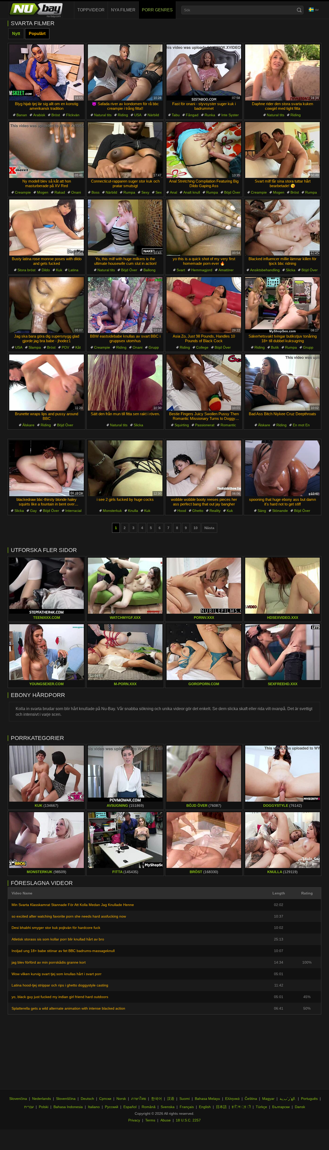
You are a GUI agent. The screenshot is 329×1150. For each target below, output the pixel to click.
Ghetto (197, 511)
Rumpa (129, 192)
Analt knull (191, 192)
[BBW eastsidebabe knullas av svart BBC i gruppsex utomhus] (125, 305)
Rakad (59, 192)
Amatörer (226, 270)
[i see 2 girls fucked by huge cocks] (125, 468)
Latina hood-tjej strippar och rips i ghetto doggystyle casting (60, 985)
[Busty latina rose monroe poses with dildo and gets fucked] (46, 228)
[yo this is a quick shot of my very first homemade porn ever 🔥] (204, 228)
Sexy (145, 192)
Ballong (149, 270)
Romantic (228, 425)
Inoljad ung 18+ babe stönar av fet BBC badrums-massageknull (63, 951)
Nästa (209, 528)
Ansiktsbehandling (265, 270)
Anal (173, 192)
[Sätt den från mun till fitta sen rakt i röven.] (125, 383)
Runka (210, 115)
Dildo (46, 270)
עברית (29, 1107)
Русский (111, 1107)
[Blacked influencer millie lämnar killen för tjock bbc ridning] (282, 228)
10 (196, 528)
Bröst (55, 115)
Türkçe (261, 1107)
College (202, 347)
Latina (73, 270)
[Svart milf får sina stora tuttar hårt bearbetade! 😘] (282, 150)
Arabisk (39, 115)
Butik (275, 347)
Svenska (168, 1107)
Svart (181, 270)
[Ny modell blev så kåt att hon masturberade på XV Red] (46, 150)
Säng (262, 511)
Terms (150, 1120)
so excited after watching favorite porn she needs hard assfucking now (69, 916)
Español (129, 1107)
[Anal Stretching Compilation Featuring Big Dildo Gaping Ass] (204, 150)
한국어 (156, 1099)
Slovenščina (66, 1099)
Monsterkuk (112, 511)
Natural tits (103, 115)
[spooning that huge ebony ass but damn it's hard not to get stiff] (282, 468)
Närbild (153, 115)
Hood (181, 511)
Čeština (251, 1099)
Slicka (290, 270)
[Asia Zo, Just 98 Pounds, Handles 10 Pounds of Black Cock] (204, 305)
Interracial (73, 511)
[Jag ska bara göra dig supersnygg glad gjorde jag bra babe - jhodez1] (46, 305)
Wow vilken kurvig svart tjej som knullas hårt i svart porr (57, 974)
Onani (76, 192)
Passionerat (204, 425)
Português (309, 1099)
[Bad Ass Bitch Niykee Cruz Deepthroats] (282, 383)
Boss (95, 192)
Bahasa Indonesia (68, 1107)
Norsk (121, 1099)
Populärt (37, 33)
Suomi (184, 1099)
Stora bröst (26, 270)
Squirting (182, 425)
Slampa (35, 347)
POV (65, 347)
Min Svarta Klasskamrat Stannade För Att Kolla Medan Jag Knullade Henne (73, 905)
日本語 (221, 1107)
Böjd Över (232, 192)
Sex (159, 192)
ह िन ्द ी (241, 1107)
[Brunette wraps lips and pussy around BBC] (46, 383)
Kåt (78, 347)
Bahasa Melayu (207, 1099)
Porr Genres (157, 10)
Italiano (94, 1107)
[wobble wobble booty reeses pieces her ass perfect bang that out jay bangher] (204, 468)
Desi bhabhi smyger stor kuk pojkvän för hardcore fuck (56, 928)
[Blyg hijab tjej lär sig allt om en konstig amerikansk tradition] (46, 72)
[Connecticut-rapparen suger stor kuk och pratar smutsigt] (125, 150)
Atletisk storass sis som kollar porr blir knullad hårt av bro (58, 939)
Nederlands (41, 1099)
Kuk (59, 270)
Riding (123, 115)
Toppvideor (91, 10)
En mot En (301, 425)
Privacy (134, 1120)
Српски (105, 1099)
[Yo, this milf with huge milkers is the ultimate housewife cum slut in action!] (125, 228)
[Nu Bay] (36, 10)
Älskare (28, 425)
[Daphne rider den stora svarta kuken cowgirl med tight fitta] (282, 72)
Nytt (16, 33)
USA (137, 115)
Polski (43, 1107)
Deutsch (87, 1099)
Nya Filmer (123, 10)
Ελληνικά (232, 1099)
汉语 (170, 1099)
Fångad (192, 115)
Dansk (300, 1107)
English (205, 1107)
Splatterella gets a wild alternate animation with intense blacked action (68, 1008)
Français (187, 1107)
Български (281, 1107)
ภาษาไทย (138, 1099)
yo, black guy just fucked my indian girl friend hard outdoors (60, 997)
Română (149, 1107)
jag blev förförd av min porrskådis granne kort (49, 962)
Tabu (176, 115)
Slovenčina (18, 1099)
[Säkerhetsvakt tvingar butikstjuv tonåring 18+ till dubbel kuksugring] (282, 305)
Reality (215, 511)
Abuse (165, 1120)
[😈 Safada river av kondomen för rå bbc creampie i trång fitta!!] (125, 72)
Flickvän (72, 115)
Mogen (42, 192)
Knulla (133, 511)
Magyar (268, 1099)
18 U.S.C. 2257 (188, 1120)
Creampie (23, 192)
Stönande (280, 511)
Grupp (154, 347)
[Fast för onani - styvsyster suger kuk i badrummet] (204, 72)
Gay (33, 511)
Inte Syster (230, 115)
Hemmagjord (201, 270)
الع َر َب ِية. (288, 1099)
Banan (21, 115)
